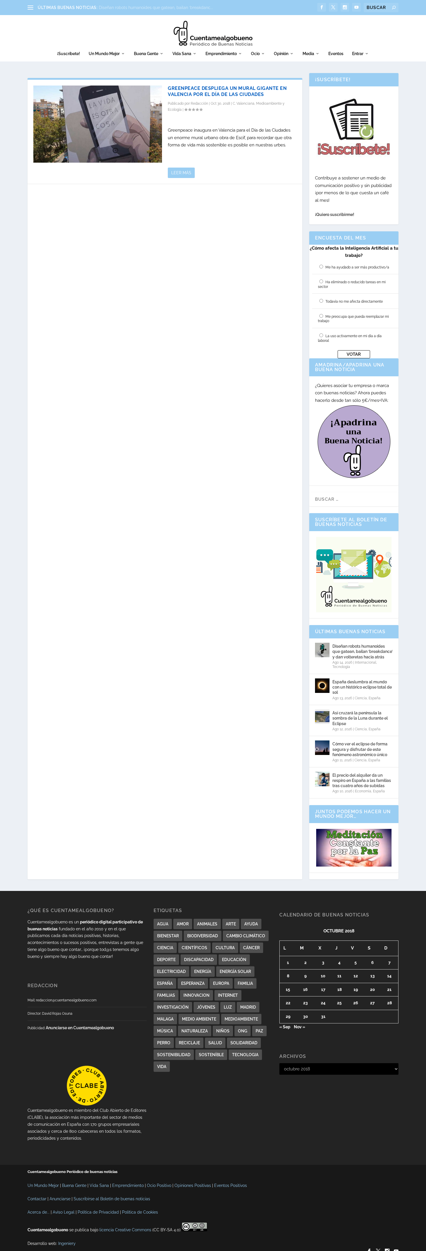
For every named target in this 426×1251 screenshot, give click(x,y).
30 (305, 1016)
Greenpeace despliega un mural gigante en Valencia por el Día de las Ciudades (227, 91)
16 (305, 989)
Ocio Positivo (159, 1185)
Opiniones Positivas (192, 1185)
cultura (225, 947)
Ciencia (361, 698)
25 (339, 1003)
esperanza (193, 983)
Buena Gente (146, 53)
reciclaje (189, 1043)
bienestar (168, 936)
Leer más (181, 172)
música (165, 1031)
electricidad (171, 971)
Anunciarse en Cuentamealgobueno (80, 1027)
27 (372, 1003)
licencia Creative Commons (125, 1230)
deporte (166, 959)
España (375, 698)
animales (207, 924)
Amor (183, 924)
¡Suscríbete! (68, 53)
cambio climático (245, 936)
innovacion (196, 995)
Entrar (357, 53)
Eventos (335, 53)
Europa (221, 983)
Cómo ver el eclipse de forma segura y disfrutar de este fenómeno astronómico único (359, 749)
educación (234, 959)
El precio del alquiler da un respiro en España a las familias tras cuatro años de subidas (361, 780)
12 (356, 976)
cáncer (251, 947)
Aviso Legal (63, 1212)
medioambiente (241, 1019)
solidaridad (243, 1043)
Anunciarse (60, 1198)
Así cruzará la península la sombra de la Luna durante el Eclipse (360, 718)
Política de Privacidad (98, 1212)
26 (355, 1003)
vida (161, 1066)
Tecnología (341, 667)
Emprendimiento (221, 53)
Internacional (365, 662)
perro (163, 1043)
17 (323, 989)
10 (323, 976)
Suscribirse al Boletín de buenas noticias (112, 1198)
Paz (259, 1031)
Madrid (248, 1007)
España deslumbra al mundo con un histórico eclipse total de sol (362, 687)
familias (166, 995)
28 (389, 1003)
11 (339, 976)
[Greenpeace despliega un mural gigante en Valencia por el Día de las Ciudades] (97, 124)
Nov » (299, 1027)
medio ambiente (199, 1019)
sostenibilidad (173, 1054)
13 (372, 976)
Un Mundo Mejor (104, 53)
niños (223, 1031)
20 (372, 989)
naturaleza (194, 1031)
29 (288, 1016)
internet (228, 995)
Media (308, 53)
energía (202, 971)
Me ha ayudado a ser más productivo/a (357, 267)
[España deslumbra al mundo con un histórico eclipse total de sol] (322, 685)
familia (245, 983)
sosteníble (211, 1054)
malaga (165, 1019)
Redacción (199, 103)
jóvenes (206, 1007)
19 (356, 989)
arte (231, 924)
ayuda (251, 924)
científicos (194, 947)
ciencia (165, 947)
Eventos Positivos (230, 1185)
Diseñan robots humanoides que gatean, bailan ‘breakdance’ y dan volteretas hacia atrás (362, 651)
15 (288, 989)
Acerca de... (39, 1212)
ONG (242, 1031)
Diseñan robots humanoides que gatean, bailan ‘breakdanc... (156, 7)
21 (389, 989)
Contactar (37, 1198)
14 (389, 976)
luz (228, 1007)
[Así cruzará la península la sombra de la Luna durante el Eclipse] (322, 716)
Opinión (281, 53)
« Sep (284, 1027)
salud (215, 1043)
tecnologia (245, 1054)
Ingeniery (67, 1243)
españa (165, 983)
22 (288, 1003)
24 (323, 1003)
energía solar (235, 971)
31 (323, 1016)
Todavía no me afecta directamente (354, 301)
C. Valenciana (243, 103)
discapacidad (199, 959)
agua (162, 924)
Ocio (255, 53)
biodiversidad (202, 936)
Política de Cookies (140, 1212)
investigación (173, 1007)
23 (305, 1003)
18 (339, 989)
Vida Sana (181, 53)
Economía (363, 791)
